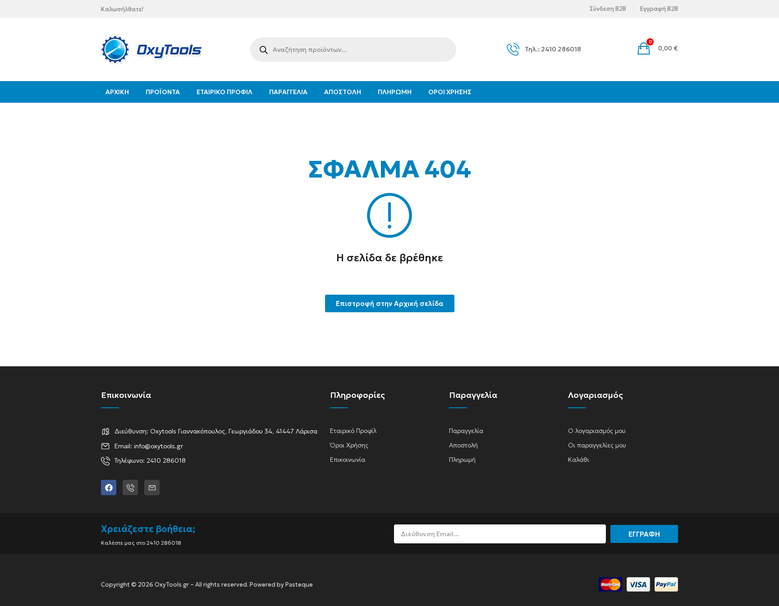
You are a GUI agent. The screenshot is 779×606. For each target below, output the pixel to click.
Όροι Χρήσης (349, 445)
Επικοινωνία (347, 460)
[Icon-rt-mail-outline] (152, 487)
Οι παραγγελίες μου (597, 445)
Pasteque (299, 584)
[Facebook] (108, 487)
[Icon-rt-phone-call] (130, 487)
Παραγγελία (466, 431)
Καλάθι (578, 460)
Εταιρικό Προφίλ (353, 431)
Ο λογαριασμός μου (597, 431)
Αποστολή (463, 445)
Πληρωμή (462, 460)
